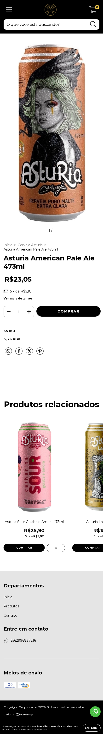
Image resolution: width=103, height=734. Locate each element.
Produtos (11, 606)
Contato (10, 615)
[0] (93, 11)
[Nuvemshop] (19, 715)
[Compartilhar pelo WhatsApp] (8, 351)
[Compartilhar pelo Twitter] (30, 353)
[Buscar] (93, 24)
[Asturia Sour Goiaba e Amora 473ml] (56, 548)
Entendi (91, 727)
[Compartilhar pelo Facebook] (19, 353)
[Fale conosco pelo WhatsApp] (95, 711)
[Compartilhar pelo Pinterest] (40, 353)
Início (8, 245)
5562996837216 (23, 640)
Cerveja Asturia (30, 245)
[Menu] (9, 10)
